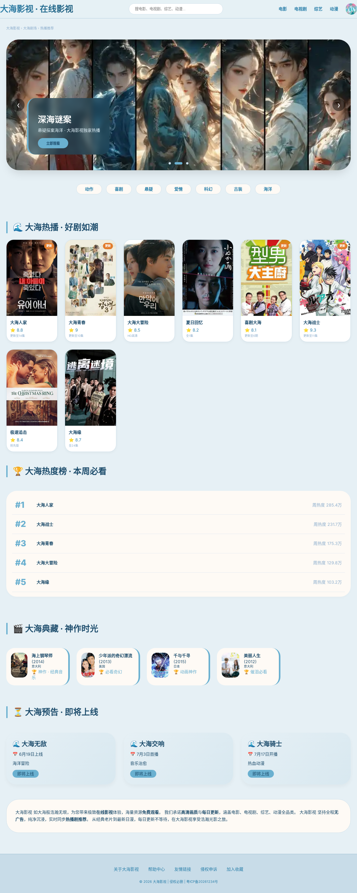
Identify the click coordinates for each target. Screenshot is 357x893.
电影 (283, 9)
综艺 (318, 9)
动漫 (334, 9)
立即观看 (53, 143)
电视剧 (300, 9)
